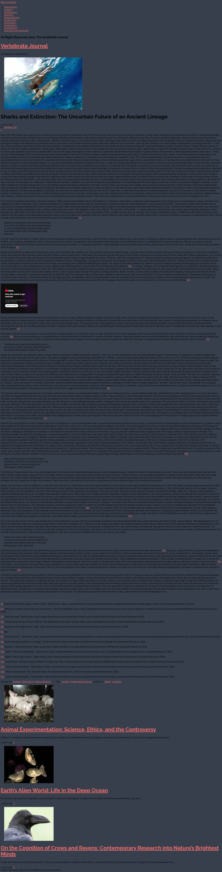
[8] (108, 388)
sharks (107, 681)
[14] (219, 561)
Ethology (8, 15)
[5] (18, 328)
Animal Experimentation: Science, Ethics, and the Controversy (78, 729)
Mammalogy (10, 7)
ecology (65, 681)
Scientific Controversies (16, 30)
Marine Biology (12, 17)
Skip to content (8, 2)
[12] (130, 516)
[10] (186, 453)
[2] (17, 247)
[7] (207, 339)
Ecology (8, 9)
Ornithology (10, 20)
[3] (130, 266)
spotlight (116, 681)
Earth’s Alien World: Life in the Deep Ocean (54, 790)
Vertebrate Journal (24, 46)
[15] (19, 569)
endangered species (81, 681)
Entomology (10, 25)
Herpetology (10, 12)
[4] (188, 280)
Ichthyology (10, 22)
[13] (163, 550)
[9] (45, 418)
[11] (87, 507)
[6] (11, 336)
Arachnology (10, 28)
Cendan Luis (10, 127)
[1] (80, 217)
